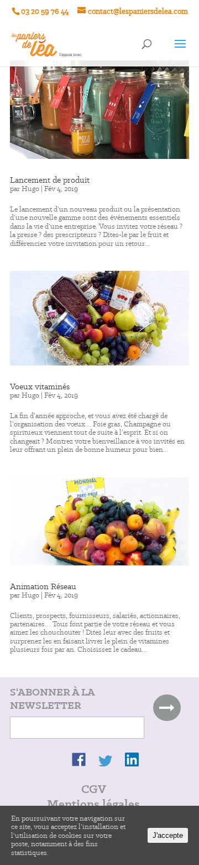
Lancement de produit (50, 180)
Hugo (30, 188)
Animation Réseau (43, 586)
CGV (93, 789)
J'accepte (168, 835)
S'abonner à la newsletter (52, 699)
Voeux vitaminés (40, 386)
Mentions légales (93, 804)
